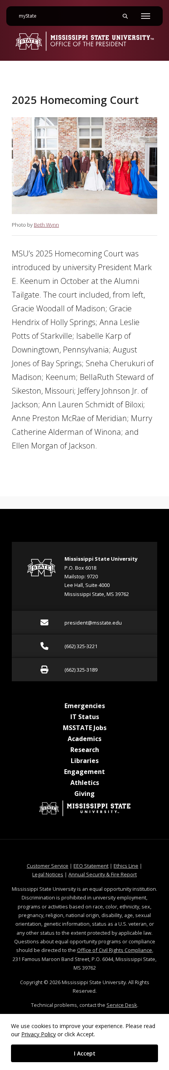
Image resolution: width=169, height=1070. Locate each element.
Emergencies (84, 705)
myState (30, 16)
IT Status (84, 716)
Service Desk (122, 1004)
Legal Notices (47, 874)
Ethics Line (126, 865)
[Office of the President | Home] (84, 41)
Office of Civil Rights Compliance (114, 950)
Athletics (84, 782)
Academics (84, 738)
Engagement (84, 771)
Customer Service (47, 865)
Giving (84, 793)
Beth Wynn (46, 224)
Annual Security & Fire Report (102, 874)
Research (84, 749)
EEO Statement (90, 865)
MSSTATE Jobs (85, 727)
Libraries (85, 760)
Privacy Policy (38, 1034)
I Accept (85, 1053)
